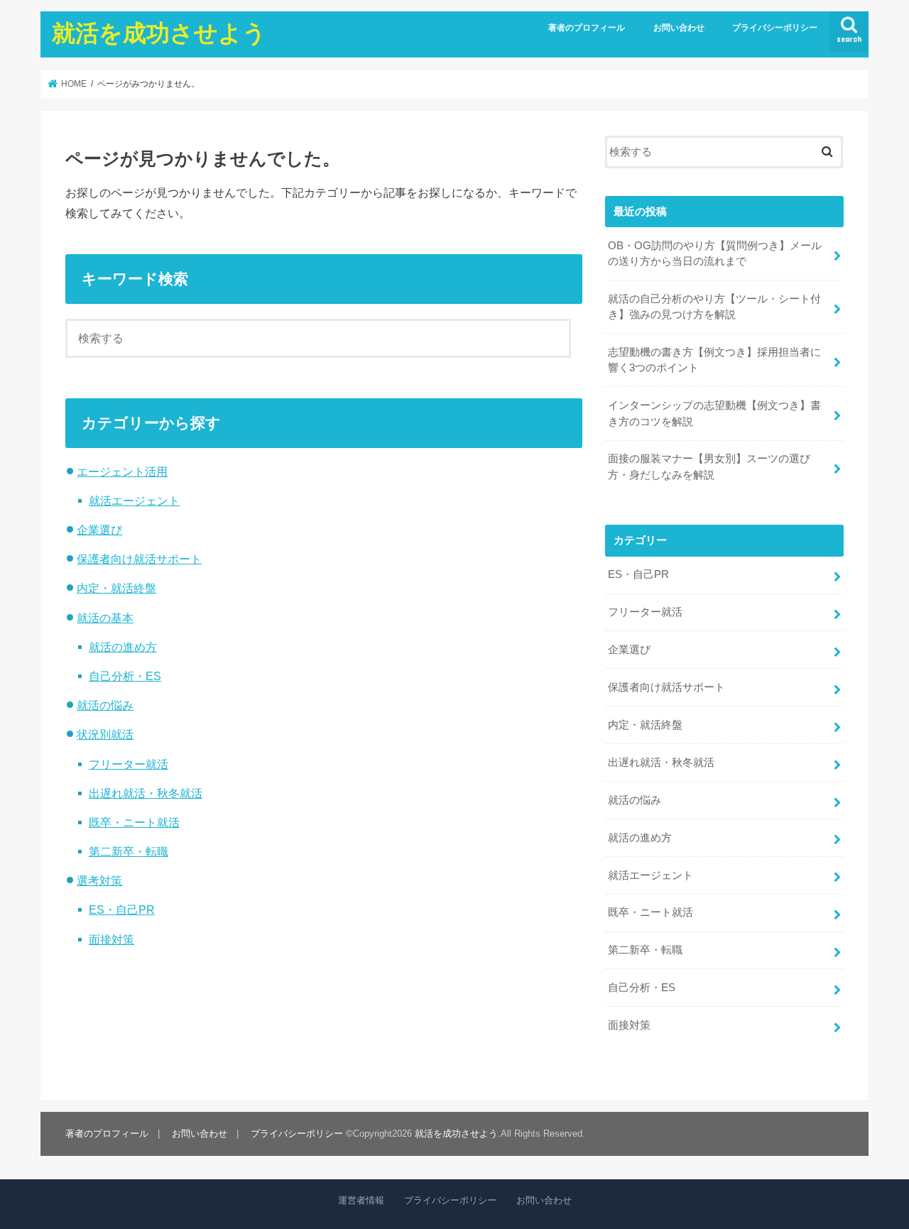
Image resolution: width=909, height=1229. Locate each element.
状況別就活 (105, 734)
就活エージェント (134, 500)
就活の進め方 (123, 646)
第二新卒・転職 (128, 851)
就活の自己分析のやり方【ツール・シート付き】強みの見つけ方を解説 (714, 306)
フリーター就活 (128, 764)
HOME (73, 84)
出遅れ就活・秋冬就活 (145, 793)
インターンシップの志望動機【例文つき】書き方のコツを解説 (714, 413)
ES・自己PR (122, 909)
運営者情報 (361, 1200)
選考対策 (99, 880)
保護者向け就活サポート (139, 558)
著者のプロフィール (586, 28)
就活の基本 (105, 617)
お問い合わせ (678, 28)
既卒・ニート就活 (134, 822)
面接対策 (111, 939)
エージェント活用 (122, 471)
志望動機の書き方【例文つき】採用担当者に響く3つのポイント (714, 359)
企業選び (99, 529)
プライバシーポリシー (774, 28)
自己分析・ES (125, 676)
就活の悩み (105, 705)
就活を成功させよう (159, 32)
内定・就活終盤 (116, 587)
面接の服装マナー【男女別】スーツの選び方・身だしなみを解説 (709, 466)
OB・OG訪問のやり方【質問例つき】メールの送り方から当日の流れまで (715, 253)
